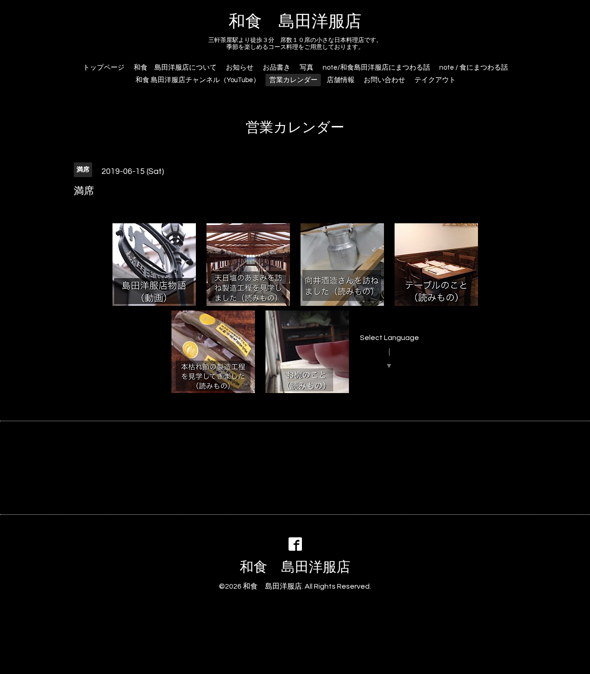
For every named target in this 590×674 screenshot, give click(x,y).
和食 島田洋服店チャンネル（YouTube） (198, 80)
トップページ (103, 67)
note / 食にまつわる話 (473, 67)
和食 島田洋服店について (175, 67)
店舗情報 (340, 80)
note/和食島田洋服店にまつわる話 (376, 67)
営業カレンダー (293, 80)
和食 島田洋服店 (295, 21)
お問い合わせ (384, 80)
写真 (306, 67)
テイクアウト (435, 80)
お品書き (276, 67)
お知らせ (240, 67)
